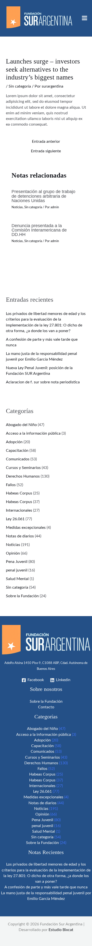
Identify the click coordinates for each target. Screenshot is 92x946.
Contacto (46, 707)
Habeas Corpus (19, 493)
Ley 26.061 (15, 519)
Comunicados (17, 459)
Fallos (11, 485)
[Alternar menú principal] (84, 18)
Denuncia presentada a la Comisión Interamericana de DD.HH (39, 230)
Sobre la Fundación (22, 596)
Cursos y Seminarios (23, 468)
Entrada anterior (46, 141)
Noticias (17, 207)
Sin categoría (20, 86)
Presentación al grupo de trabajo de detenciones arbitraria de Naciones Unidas (43, 196)
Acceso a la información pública (33, 433)
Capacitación (17, 451)
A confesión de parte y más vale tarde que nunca (46, 887)
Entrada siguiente (46, 151)
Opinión (13, 553)
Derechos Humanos (23, 476)
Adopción (14, 442)
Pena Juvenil (16, 562)
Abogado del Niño (21, 425)
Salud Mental (17, 579)
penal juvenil (16, 570)
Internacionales (19, 510)
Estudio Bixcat (61, 930)
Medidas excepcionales (26, 528)
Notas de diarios (20, 536)
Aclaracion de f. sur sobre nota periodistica (43, 382)
